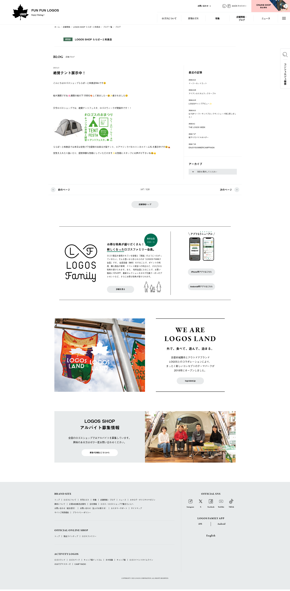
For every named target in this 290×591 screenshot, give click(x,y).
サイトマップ (136, 508)
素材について (59, 504)
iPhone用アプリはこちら (201, 271)
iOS (200, 524)
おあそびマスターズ (62, 564)
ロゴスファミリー (89, 536)
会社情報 (93, 504)
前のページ (64, 189)
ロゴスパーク (74, 560)
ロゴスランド (59, 560)
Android (221, 524)
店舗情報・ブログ (241, 18)
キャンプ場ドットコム (93, 560)
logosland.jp (190, 380)
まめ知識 (109, 560)
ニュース (266, 18)
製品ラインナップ (71, 536)
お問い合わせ (203, 6)
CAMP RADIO (80, 564)
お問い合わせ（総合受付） (65, 508)
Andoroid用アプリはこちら (201, 286)
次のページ (226, 189)
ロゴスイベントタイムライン (141, 560)
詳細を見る (120, 289)
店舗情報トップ (145, 204)
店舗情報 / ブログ (107, 500)
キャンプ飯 (121, 560)
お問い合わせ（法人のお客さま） (93, 508)
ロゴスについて (169, 18)
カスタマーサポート (119, 508)
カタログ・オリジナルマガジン (142, 500)
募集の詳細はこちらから (100, 452)
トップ (57, 500)
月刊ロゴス (193, 18)
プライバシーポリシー (82, 512)
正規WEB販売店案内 (77, 504)
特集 (217, 18)
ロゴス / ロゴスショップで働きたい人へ (117, 504)
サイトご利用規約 (61, 512)
